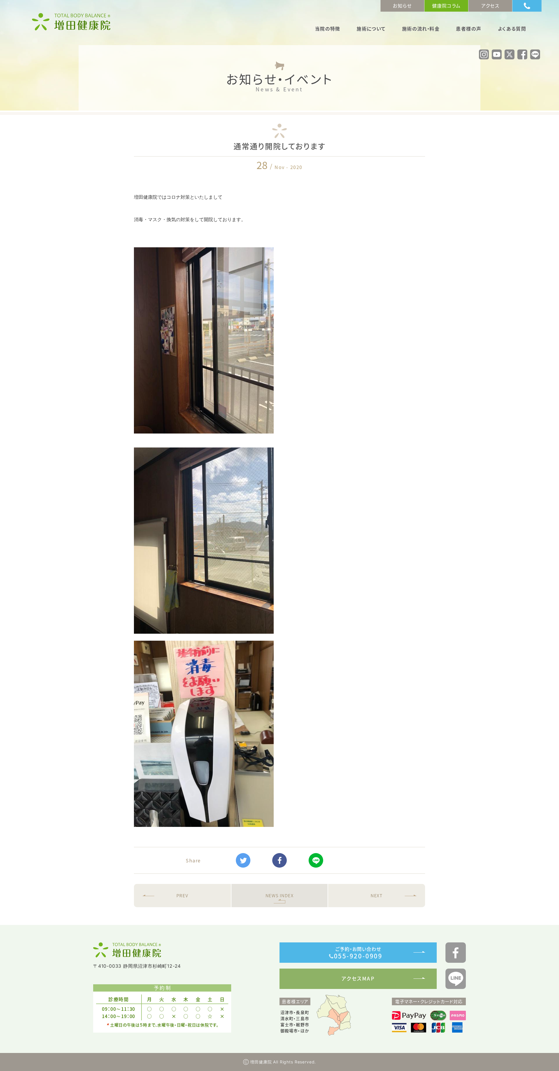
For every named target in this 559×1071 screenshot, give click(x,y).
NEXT (377, 895)
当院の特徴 (327, 29)
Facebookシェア (279, 860)
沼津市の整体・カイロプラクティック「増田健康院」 (71, 22)
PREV (182, 895)
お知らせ (402, 5)
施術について (371, 29)
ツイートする (243, 860)
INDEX (280, 895)
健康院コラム (446, 5)
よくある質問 (512, 29)
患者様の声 (468, 29)
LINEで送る (316, 860)
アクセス (490, 5)
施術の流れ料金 (421, 29)
